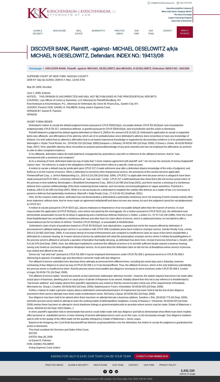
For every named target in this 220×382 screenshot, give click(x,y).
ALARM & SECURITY (38, 32)
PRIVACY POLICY (167, 365)
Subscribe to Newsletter (181, 21)
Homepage (35, 68)
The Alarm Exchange (183, 15)
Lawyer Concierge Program (180, 18)
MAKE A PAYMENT (184, 32)
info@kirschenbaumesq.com (162, 3)
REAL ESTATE (79, 32)
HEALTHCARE (59, 31)
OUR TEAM (151, 32)
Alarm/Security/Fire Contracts (179, 8)
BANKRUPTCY (98, 31)
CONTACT (167, 31)
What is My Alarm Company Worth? (177, 11)
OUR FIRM (136, 32)
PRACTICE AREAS (120, 32)
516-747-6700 (186, 3)
